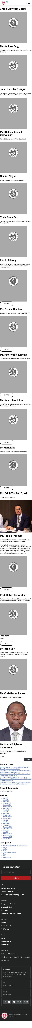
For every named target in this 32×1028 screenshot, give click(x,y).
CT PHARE (4, 910)
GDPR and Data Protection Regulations (15, 957)
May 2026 (5, 798)
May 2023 (5, 832)
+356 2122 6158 (7, 985)
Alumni (5, 847)
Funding (5, 849)
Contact (6, 304)
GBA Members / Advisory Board (12, 895)
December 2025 (7, 806)
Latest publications (8, 954)
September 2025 (7, 808)
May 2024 (5, 820)
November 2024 (7, 816)
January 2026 (7, 805)
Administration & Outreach (11, 913)
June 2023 (6, 830)
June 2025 (6, 810)
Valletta (4, 923)
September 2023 (7, 828)
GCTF (4, 850)
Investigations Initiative (9, 852)
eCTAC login (5, 960)
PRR (4, 855)
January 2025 (7, 815)
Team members (7, 891)
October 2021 (6, 838)
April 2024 (6, 822)
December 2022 (7, 833)
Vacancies (5, 945)
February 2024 (7, 825)
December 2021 (7, 837)
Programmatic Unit (8, 904)
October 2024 (6, 818)
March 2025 (6, 813)
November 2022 (7, 835)
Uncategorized (7, 857)
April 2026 (6, 800)
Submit (16, 878)
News (4, 854)
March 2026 (6, 801)
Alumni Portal (6, 941)
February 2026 (7, 803)
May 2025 (5, 811)
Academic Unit (6, 907)
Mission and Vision (8, 888)
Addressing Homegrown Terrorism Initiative (15, 845)
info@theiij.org (7, 994)
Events (3, 938)
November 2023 (7, 827)
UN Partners (5, 929)
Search (2, 756)
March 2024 (6, 823)
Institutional (6, 926)
